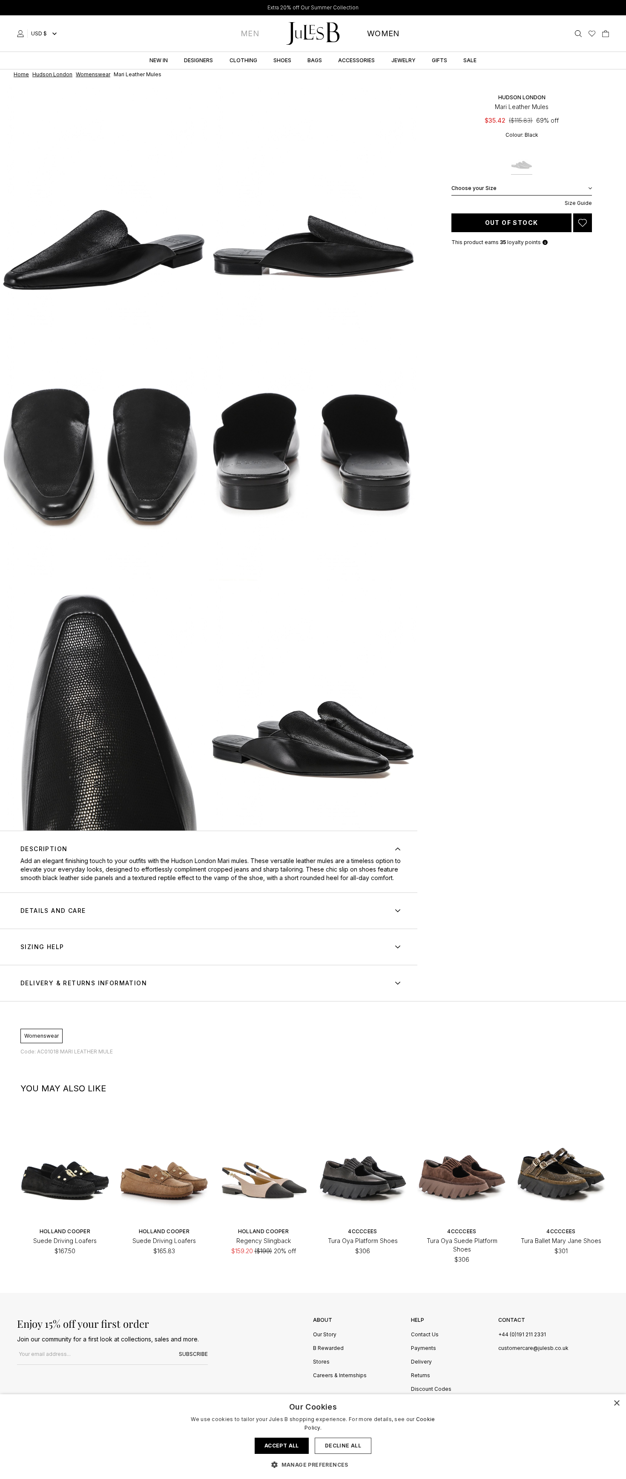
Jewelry (403, 60)
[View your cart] (605, 33)
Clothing (243, 60)
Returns (420, 1375)
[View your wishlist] (592, 33)
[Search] (578, 33)
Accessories (356, 60)
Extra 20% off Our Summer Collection (313, 7)
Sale (470, 60)
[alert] (313, 1436)
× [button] (616, 1403)
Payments (423, 1348)
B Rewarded (328, 1348)
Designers (198, 60)
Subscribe (193, 1354)
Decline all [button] (343, 1445)
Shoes (282, 60)
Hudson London (522, 97)
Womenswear (41, 1036)
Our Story (324, 1335)
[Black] (522, 162)
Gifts (439, 60)
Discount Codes (431, 1389)
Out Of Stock (511, 222)
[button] (313, 1464)
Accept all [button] (281, 1445)
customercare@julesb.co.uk (533, 1348)
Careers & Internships (340, 1375)
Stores (321, 1362)
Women (383, 33)
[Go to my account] (22, 33)
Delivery (421, 1362)
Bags (314, 60)
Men (250, 33)
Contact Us (425, 1335)
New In (158, 60)
